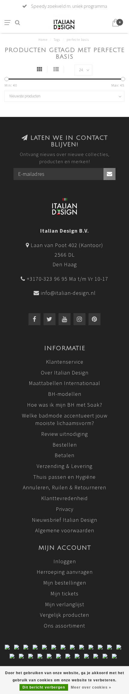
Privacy (65, 509)
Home (42, 40)
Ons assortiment (64, 625)
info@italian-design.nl (68, 292)
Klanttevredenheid (64, 498)
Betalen (64, 455)
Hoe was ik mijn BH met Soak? (64, 404)
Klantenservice (64, 361)
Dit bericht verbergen (43, 687)
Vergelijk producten (64, 614)
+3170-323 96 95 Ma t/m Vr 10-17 (67, 278)
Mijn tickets (64, 593)
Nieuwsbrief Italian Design (64, 519)
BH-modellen (64, 393)
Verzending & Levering (64, 466)
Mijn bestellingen (64, 582)
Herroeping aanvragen (65, 571)
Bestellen (64, 444)
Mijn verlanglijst (64, 604)
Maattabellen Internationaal (64, 383)
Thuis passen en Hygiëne (64, 476)
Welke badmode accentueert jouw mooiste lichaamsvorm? (64, 419)
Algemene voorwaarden (64, 530)
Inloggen (64, 561)
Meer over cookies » (91, 687)
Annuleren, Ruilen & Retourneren (64, 487)
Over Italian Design (64, 372)
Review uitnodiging (64, 433)
